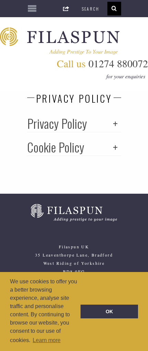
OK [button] (109, 311)
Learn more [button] (47, 340)
